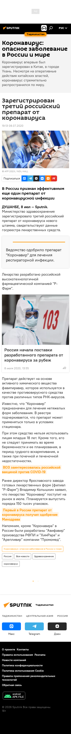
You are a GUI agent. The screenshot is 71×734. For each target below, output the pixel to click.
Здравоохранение (44, 556)
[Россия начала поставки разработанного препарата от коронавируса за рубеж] (35, 320)
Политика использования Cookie (23, 670)
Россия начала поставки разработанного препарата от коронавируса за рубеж (33, 355)
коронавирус (11, 563)
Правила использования (17, 654)
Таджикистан (12, 616)
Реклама (40, 654)
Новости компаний (14, 660)
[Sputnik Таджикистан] (12, 29)
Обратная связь (12, 685)
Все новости (22, 556)
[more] (64, 368)
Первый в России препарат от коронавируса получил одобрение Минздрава (30, 515)
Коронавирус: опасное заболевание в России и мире (33, 548)
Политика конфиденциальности (22, 665)
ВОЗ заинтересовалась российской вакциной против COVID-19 (31, 469)
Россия (7, 556)
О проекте (8, 649)
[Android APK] (14, 696)
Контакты (23, 649)
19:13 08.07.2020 (12, 125)
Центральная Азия (39, 616)
